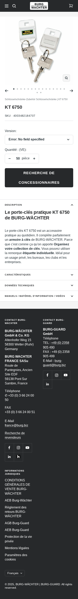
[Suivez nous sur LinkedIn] (9, 456)
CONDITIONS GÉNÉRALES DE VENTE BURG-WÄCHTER (17, 487)
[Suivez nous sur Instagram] (18, 447)
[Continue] (71, 90)
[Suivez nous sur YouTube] (27, 447)
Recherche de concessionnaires (39, 178)
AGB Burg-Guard (17, 523)
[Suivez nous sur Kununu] (18, 456)
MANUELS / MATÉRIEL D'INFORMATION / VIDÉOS (35, 296)
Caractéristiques (18, 274)
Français (12, 573)
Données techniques (19, 285)
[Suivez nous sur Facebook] (9, 447)
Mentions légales (17, 548)
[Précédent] (6, 90)
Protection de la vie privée (18, 539)
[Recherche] (14, 6)
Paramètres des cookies (16, 557)
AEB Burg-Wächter (18, 500)
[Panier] (71, 6)
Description (13, 205)
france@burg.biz (16, 425)
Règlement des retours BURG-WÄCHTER (15, 512)
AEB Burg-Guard (17, 530)
